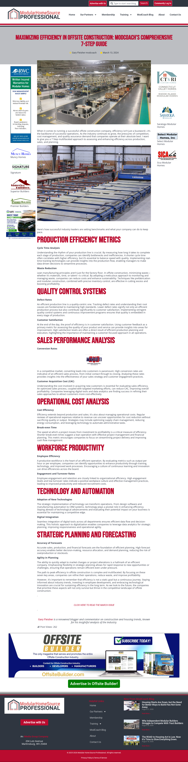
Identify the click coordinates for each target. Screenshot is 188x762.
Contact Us (175, 14)
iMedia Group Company (36, 736)
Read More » (146, 713)
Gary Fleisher (45, 619)
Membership (108, 14)
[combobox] (123, 3)
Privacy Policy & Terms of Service (94, 758)
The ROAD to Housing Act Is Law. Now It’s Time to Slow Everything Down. (161, 738)
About (161, 14)
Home (72, 14)
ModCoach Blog (145, 14)
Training (124, 14)
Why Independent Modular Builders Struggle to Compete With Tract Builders (162, 722)
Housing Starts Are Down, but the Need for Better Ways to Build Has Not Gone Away (162, 704)
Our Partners (86, 14)
